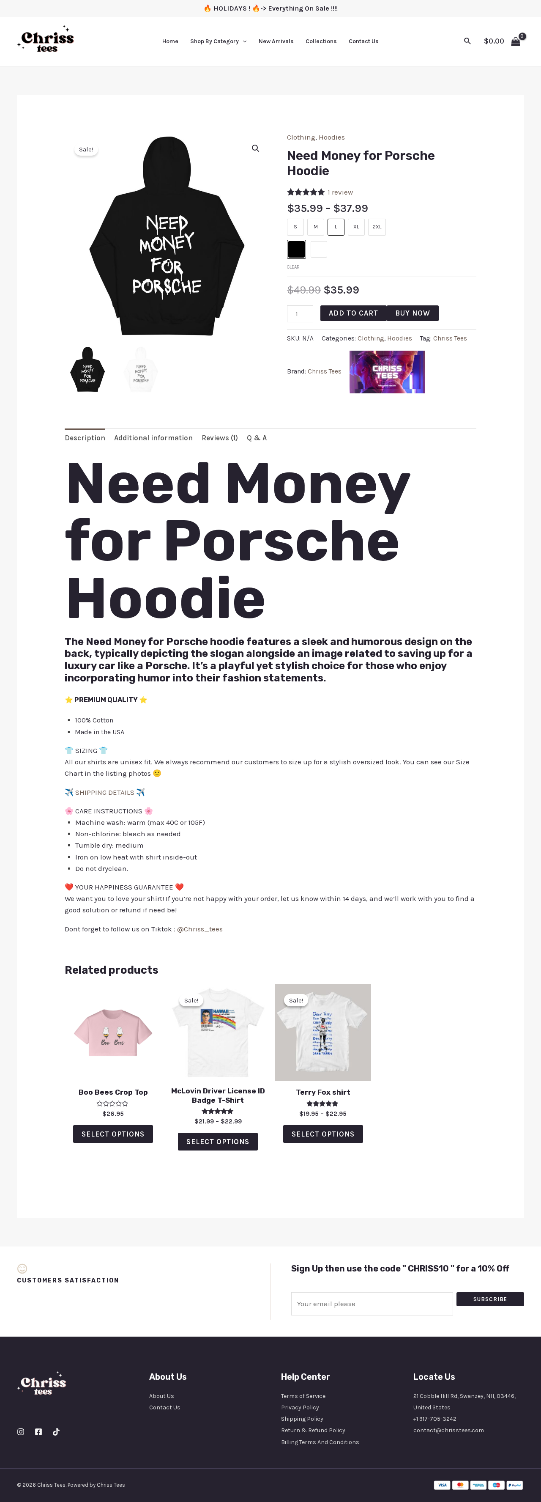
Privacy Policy (300, 1407)
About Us (161, 1396)
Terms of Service (303, 1396)
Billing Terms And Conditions (320, 1442)
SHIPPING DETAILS (104, 792)
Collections (321, 41)
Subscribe (490, 1299)
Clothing (301, 137)
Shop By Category (214, 41)
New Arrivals (276, 41)
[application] (242, 41)
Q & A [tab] (257, 438)
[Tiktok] (56, 1432)
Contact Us (364, 41)
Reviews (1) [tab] (220, 438)
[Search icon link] (468, 41)
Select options (113, 1134)
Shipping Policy (302, 1418)
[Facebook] (38, 1432)
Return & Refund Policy (313, 1430)
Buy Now (412, 313)
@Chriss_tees (200, 929)
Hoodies (332, 137)
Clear (293, 267)
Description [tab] (85, 438)
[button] (255, 148)
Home (170, 41)
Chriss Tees (450, 338)
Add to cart (353, 313)
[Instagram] (21, 1432)
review (340, 192)
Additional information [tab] (153, 438)
